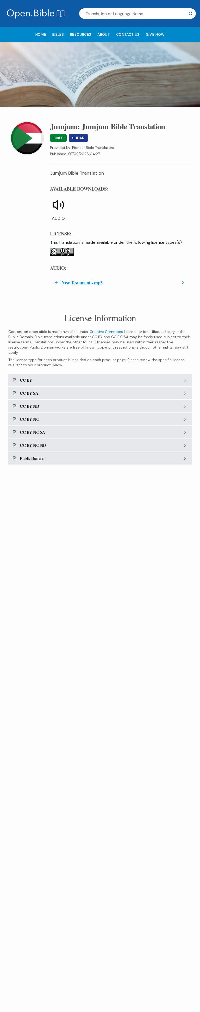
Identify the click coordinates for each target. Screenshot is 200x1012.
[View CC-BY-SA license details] (62, 252)
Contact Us (128, 34)
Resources (80, 34)
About (103, 34)
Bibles (58, 34)
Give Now (155, 34)
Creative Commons (106, 331)
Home (40, 34)
